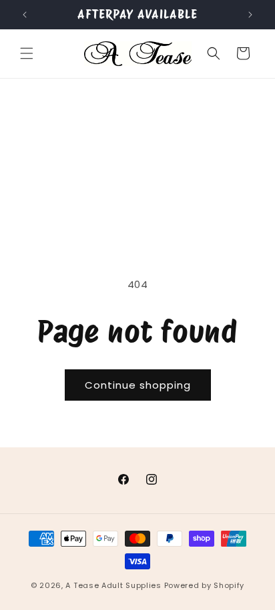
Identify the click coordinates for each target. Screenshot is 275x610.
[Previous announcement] (24, 14)
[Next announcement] (250, 14)
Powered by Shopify (204, 585)
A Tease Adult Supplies (113, 585)
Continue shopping (138, 385)
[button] (26, 53)
